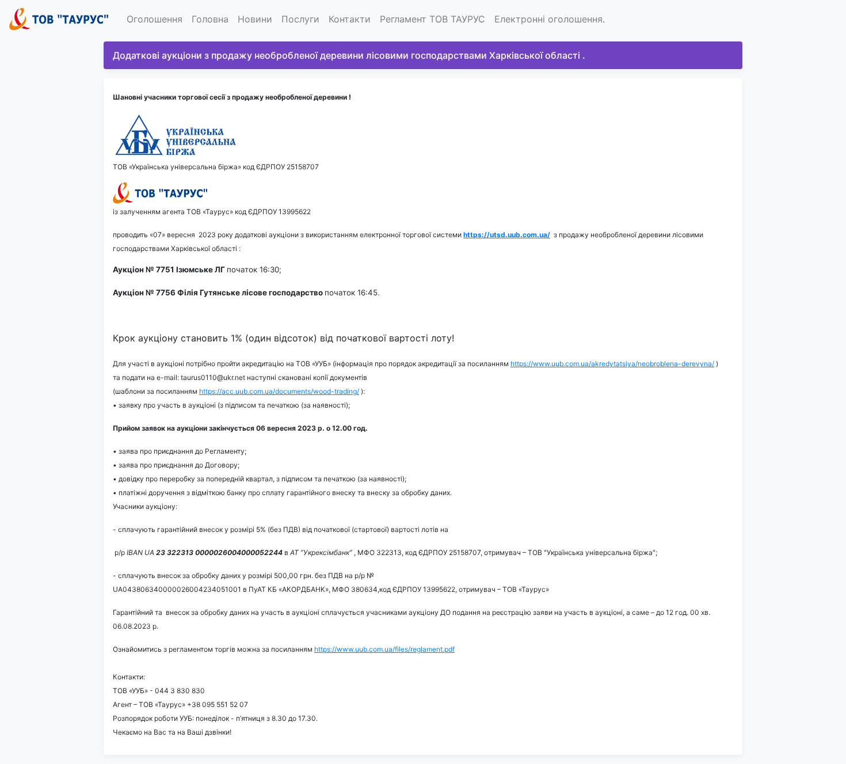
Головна (210, 19)
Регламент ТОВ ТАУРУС (432, 19)
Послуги (300, 19)
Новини (255, 19)
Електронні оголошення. (549, 19)
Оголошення (154, 19)
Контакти (350, 19)
